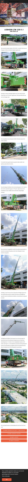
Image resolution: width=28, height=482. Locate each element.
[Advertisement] (14, 457)
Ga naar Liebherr (14, 437)
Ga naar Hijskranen (14, 440)
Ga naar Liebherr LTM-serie (14, 433)
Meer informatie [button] (6, 476)
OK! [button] (7, 479)
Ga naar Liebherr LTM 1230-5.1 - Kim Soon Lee (14, 430)
